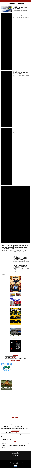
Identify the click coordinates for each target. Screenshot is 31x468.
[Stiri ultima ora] (18, 358)
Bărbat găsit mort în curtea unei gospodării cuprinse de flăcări (9, 424)
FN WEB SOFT (17, 464)
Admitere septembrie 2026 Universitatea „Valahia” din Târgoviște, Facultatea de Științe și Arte (13, 426)
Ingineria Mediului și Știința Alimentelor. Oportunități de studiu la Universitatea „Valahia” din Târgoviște (14, 428)
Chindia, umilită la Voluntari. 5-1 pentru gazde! (10, 439)
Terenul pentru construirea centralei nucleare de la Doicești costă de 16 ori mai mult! (16, 434)
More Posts (15, 271)
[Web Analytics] (15, 466)
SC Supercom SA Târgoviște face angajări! (11, 432)
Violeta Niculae (3, 432)
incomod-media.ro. (14, 462)
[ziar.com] (10, 358)
